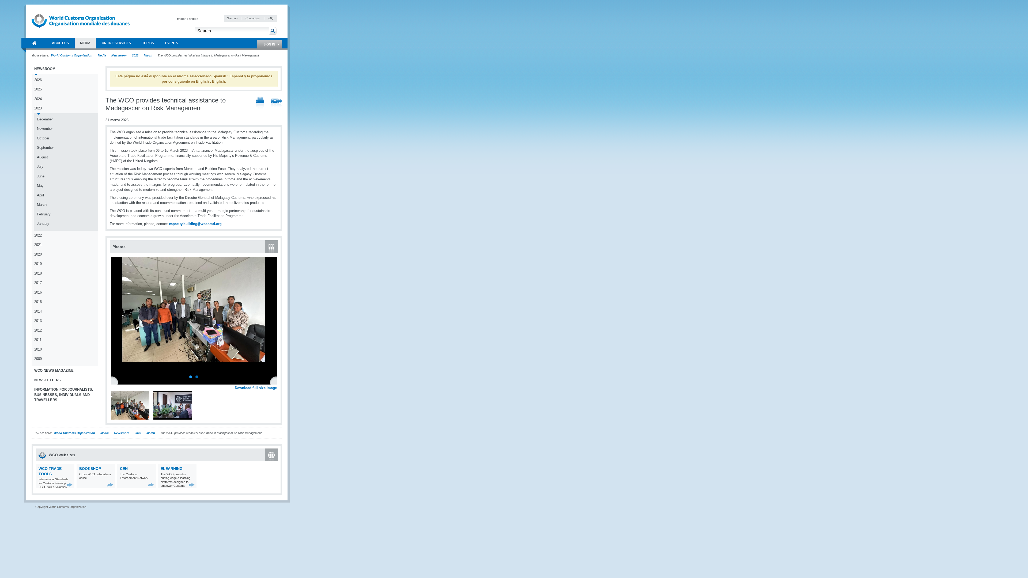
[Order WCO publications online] (110, 485)
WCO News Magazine (54, 370)
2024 (38, 99)
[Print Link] (260, 103)
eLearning (172, 468)
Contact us (252, 18)
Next (275, 382)
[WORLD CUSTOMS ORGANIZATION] (34, 43)
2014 (38, 311)
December (45, 119)
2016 (38, 292)
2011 (37, 340)
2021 (38, 245)
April (40, 195)
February (44, 214)
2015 (38, 302)
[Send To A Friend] (276, 103)
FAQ (271, 18)
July (40, 167)
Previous (115, 382)
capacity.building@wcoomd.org (195, 224)
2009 (38, 359)
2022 (38, 235)
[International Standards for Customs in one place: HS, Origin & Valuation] (69, 485)
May (40, 186)
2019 (38, 264)
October (43, 138)
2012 (38, 330)
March (148, 55)
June (40, 176)
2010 (38, 349)
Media (102, 55)
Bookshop (90, 468)
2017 (38, 283)
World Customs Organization (72, 55)
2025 (38, 89)
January (43, 224)
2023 (135, 55)
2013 (38, 321)
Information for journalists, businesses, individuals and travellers (63, 394)
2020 (38, 254)
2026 (38, 80)
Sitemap (232, 18)
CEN (124, 468)
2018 (38, 273)
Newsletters (47, 380)
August (42, 157)
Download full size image (256, 388)
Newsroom (119, 55)
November (45, 129)
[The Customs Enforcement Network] (151, 485)
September (45, 148)
